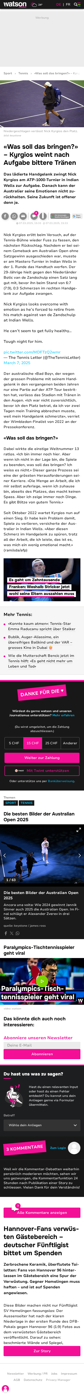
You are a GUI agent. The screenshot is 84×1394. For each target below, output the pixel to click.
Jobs (54, 1374)
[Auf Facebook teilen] (5, 216)
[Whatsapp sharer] (17, 933)
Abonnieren (42, 1054)
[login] (5, 1388)
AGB (16, 1380)
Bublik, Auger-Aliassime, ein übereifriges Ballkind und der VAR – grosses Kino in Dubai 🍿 (40, 642)
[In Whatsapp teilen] (14, 216)
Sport (8, 73)
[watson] (15, 4)
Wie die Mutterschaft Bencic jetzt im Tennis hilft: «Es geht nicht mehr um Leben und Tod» (41, 661)
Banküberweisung (61, 781)
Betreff (9, 1115)
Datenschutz (33, 1380)
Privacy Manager (58, 1380)
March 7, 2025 (17, 362)
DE (58, 4)
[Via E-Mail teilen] (23, 216)
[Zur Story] (42, 1290)
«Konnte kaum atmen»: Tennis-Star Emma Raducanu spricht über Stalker (41, 626)
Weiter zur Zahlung (42, 757)
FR (68, 4)
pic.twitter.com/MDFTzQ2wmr (32, 352)
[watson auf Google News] (77, 216)
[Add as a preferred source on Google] (60, 216)
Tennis (23, 73)
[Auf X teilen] (11, 933)
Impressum (69, 1374)
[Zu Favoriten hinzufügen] (43, 216)
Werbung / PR (37, 1374)
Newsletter (15, 1374)
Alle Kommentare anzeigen (42, 1212)
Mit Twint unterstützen (48, 770)
